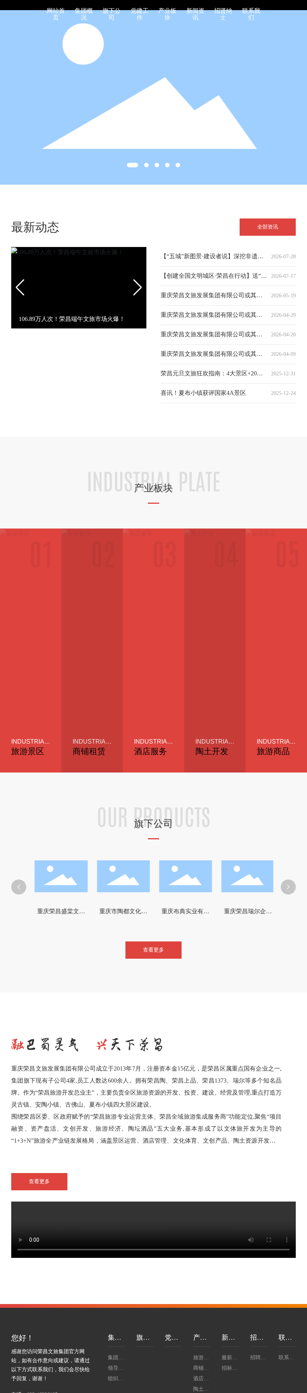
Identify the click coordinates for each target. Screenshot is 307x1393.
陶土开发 (211, 751)
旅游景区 (27, 751)
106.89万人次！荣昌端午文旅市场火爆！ (72, 319)
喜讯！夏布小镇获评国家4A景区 (203, 393)
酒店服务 (150, 751)
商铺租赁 (89, 751)
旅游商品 (273, 751)
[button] (132, 165)
